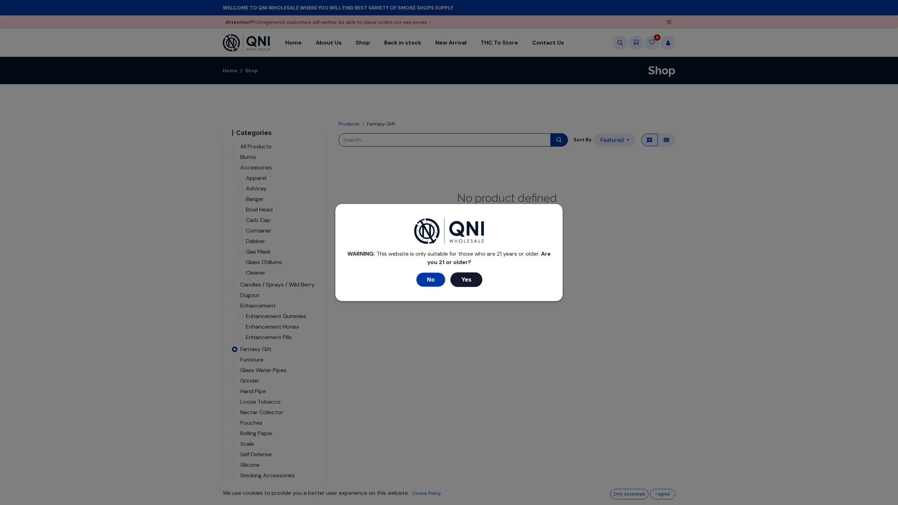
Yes (466, 279)
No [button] (431, 279)
